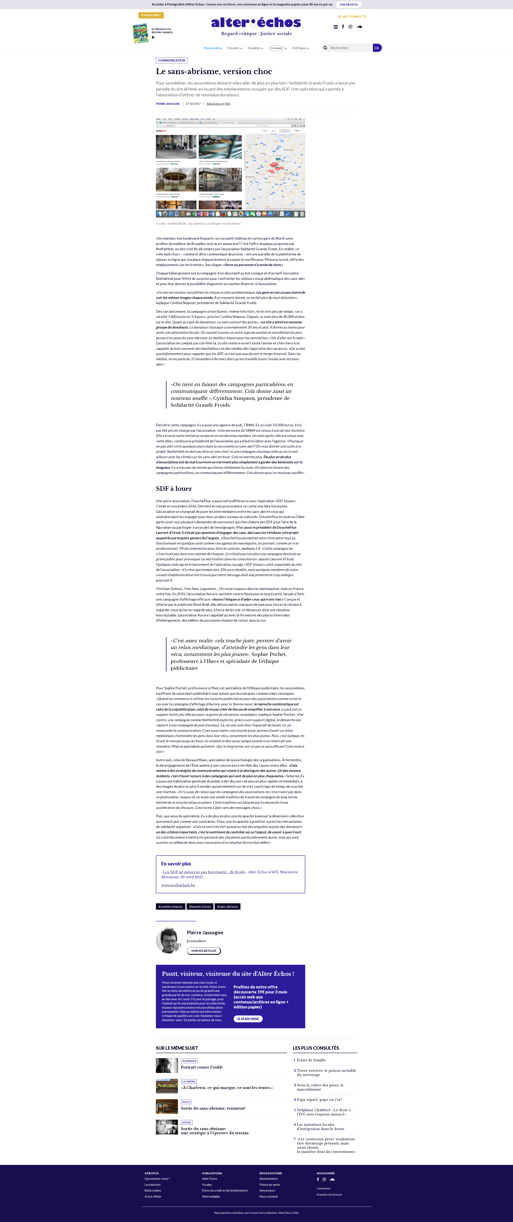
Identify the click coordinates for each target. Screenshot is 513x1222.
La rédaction (153, 1184)
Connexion (323, 1188)
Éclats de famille (311, 1060)
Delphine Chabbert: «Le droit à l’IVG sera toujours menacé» (324, 1112)
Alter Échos (209, 1178)
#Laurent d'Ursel (200, 906)
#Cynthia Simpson (171, 906)
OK (377, 48)
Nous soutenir (269, 1196)
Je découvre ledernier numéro (162, 30)
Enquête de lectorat (329, 1194)
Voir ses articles (203, 950)
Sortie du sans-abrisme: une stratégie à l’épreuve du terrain (215, 1131)
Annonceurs (267, 1190)
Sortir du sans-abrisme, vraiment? (213, 1108)
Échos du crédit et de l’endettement (225, 1190)
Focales (207, 1184)
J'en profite (348, 4)
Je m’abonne (248, 1019)
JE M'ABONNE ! (151, 15)
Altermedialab (211, 1196)
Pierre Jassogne (168, 103)
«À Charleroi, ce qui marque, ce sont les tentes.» (227, 1088)
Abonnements (269, 1178)
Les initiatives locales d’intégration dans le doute (320, 1127)
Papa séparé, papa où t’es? (319, 1100)
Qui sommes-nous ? (157, 1178)
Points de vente (270, 1184)
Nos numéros (213, 48)
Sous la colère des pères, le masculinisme (320, 1087)
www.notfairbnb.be (178, 885)
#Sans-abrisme (227, 906)
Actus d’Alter (153, 1196)
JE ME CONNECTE (352, 16)
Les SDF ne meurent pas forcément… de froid (203, 872)
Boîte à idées (153, 1190)
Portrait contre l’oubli (202, 1067)
